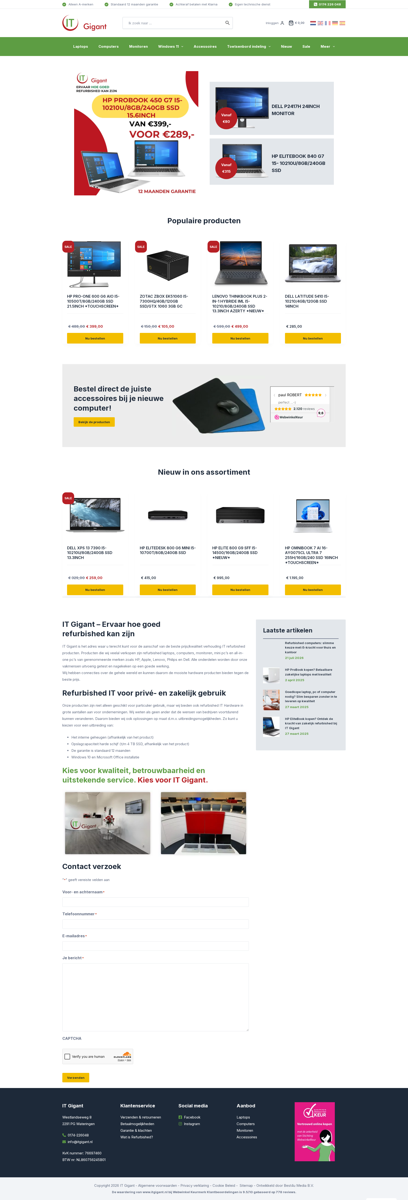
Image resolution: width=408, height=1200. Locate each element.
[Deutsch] (335, 23)
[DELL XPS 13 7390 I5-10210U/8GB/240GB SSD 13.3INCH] (95, 516)
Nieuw (286, 46)
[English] (321, 23)
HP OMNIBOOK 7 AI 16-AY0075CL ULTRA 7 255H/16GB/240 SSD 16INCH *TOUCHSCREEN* (311, 555)
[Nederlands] (313, 23)
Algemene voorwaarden (157, 1185)
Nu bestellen (95, 338)
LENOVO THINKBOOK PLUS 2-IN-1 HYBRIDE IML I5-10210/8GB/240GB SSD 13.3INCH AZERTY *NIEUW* (239, 303)
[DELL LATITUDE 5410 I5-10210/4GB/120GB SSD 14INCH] (313, 264)
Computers (108, 46)
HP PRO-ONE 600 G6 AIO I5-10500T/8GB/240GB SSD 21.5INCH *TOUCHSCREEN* (93, 301)
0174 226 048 (330, 4)
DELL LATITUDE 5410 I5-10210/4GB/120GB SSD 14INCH (307, 301)
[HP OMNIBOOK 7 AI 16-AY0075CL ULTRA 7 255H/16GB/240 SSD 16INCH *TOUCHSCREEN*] (313, 516)
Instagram (192, 1124)
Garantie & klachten (136, 1130)
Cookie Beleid (223, 1185)
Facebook (192, 1117)
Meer (325, 46)
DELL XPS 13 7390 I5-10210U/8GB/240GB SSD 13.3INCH (89, 553)
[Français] (328, 23)
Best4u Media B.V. (299, 1185)
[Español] (343, 23)
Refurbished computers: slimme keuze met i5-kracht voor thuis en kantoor (310, 647)
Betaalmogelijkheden (137, 1124)
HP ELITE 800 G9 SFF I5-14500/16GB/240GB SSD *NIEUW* (235, 553)
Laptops (80, 46)
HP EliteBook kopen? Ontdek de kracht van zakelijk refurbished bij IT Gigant (311, 723)
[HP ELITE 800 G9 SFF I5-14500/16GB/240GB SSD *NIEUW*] (240, 516)
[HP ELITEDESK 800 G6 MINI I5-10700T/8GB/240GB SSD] (168, 516)
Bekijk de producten (94, 422)
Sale (306, 46)
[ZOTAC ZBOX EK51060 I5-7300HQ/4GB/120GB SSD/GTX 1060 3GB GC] (168, 264)
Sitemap (246, 1185)
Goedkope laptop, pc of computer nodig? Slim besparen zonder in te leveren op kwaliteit (311, 696)
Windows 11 (168, 46)
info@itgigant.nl (80, 1142)
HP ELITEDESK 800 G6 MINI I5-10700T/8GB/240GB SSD (168, 550)
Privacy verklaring (194, 1185)
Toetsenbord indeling (246, 46)
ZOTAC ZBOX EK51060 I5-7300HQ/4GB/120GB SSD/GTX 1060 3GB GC (164, 301)
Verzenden (76, 1078)
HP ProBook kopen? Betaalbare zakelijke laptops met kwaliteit (308, 672)
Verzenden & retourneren (140, 1117)
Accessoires (205, 46)
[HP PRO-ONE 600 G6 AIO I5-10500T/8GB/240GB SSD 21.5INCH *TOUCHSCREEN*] (95, 264)
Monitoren (138, 46)
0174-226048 (78, 1135)
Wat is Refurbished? (136, 1137)
